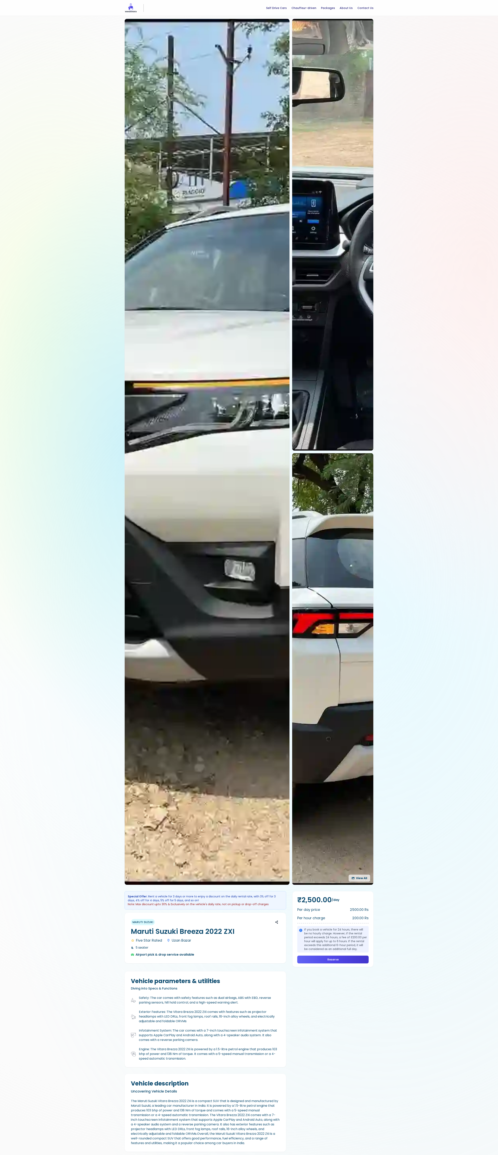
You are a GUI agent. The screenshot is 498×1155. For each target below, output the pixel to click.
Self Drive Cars (276, 8)
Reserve (333, 959)
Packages (328, 8)
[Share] (277, 922)
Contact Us (365, 8)
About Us (346, 8)
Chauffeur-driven (303, 8)
